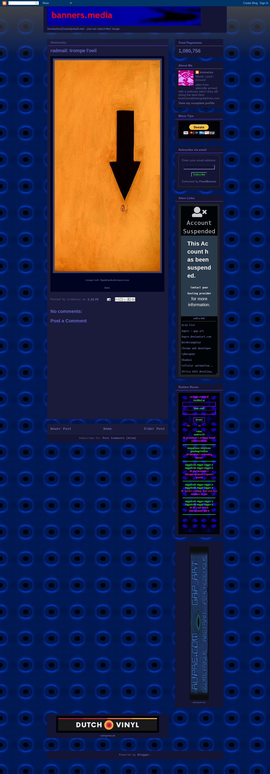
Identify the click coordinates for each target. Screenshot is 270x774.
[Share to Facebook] (129, 299)
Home (107, 429)
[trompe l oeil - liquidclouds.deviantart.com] (107, 272)
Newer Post (61, 429)
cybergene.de (199, 702)
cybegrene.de (107, 735)
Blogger (143, 754)
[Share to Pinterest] (133, 299)
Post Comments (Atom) (119, 438)
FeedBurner (207, 181)
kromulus (206, 72)
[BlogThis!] (121, 299)
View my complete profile (196, 103)
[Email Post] (109, 299)
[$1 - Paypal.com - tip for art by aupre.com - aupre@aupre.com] (199, 133)
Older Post (154, 429)
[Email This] (117, 299)
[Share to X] (125, 299)
